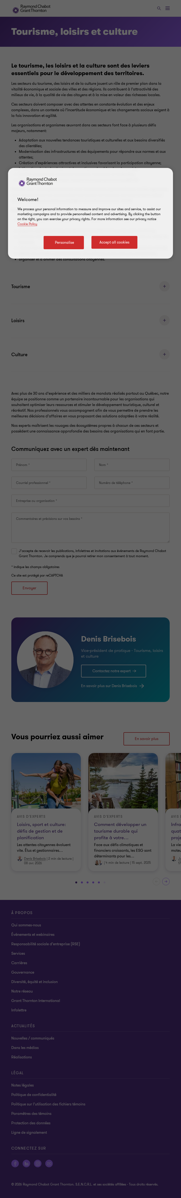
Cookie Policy (27, 224)
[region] (90, 213)
